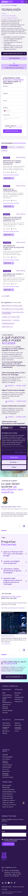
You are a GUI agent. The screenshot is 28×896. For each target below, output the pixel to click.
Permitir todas (14, 457)
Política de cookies (6, 886)
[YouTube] (9, 883)
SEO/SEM (5, 754)
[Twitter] (12, 883)
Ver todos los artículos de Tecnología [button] (13, 608)
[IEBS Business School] (4, 856)
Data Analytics (6, 725)
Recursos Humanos (5, 707)
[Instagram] (6, 883)
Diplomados (18, 725)
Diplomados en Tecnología (12, 309)
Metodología (6, 787)
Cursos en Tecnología (11, 317)
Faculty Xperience (7, 796)
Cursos (17, 731)
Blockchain (6, 320)
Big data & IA (6, 731)
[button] (14, 168)
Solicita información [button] (13, 677)
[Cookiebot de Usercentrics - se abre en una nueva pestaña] (20, 428)
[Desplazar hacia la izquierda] (19, 650)
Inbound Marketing (5, 761)
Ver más (6, 296)
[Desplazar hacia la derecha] (24, 650)
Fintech (16, 320)
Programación (19, 701)
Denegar (14, 467)
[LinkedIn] (3, 883)
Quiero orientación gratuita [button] (13, 53)
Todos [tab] (4, 147)
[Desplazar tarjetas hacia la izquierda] (19, 526)
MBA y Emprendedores (7, 701)
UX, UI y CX (5, 769)
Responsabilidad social (9, 791)
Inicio (2, 5)
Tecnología (14, 5)
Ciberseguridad (8, 323)
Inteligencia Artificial (5, 728)
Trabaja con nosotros (8, 800)
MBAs (4, 693)
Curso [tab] (4, 150)
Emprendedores (7, 695)
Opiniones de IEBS (7, 798)
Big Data (4, 733)
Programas (7, 5)
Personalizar (13, 462)
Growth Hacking (7, 765)
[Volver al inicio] (7, 2)
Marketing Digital (7, 757)
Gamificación (6, 771)
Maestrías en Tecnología (12, 306)
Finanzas (5, 712)
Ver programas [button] (14, 58)
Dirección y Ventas (7, 777)
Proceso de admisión (8, 789)
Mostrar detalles (19, 452)
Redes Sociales (6, 767)
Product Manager (7, 710)
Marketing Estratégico (5, 774)
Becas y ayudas (6, 785)
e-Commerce (6, 759)
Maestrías (17, 723)
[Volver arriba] (23, 803)
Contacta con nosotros (9, 804)
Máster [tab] (11, 147)
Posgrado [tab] (20, 147)
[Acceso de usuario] (22, 1)
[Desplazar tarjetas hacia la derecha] (24, 526)
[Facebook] (15, 883)
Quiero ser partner (7, 807)
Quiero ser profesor (8, 802)
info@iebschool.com (10, 867)
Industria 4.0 (7, 327)
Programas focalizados (18, 728)
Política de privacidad (18, 886)
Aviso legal (4, 889)
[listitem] (14, 629)
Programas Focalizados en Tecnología (13, 313)
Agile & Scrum (6, 704)
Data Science (6, 723)
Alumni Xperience (7, 794)
